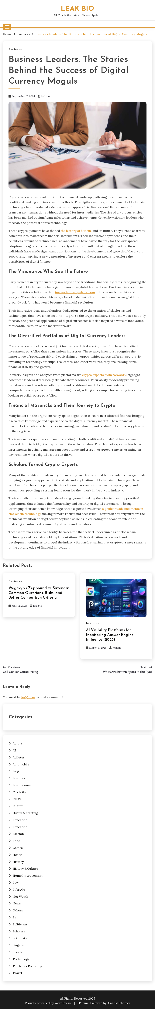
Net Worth (20, 896)
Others (18, 910)
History (18, 862)
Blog (16, 771)
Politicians (20, 924)
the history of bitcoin (76, 231)
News (17, 903)
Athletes (19, 757)
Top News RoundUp (27, 966)
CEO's (17, 799)
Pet (15, 917)
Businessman (22, 785)
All (14, 750)
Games (18, 848)
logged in (28, 697)
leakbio (45, 96)
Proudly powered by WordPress (48, 1003)
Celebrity (19, 792)
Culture (18, 806)
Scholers (19, 931)
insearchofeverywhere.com (75, 292)
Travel (17, 973)
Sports (17, 952)
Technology (21, 959)
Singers (18, 945)
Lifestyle (19, 889)
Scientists (20, 938)
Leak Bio (77, 8)
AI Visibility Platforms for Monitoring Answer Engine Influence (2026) (110, 635)
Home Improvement (28, 875)
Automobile (21, 764)
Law (16, 882)
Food (16, 841)
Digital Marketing (25, 813)
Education (20, 820)
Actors (17, 743)
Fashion (18, 834)
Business (15, 49)
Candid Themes (119, 1003)
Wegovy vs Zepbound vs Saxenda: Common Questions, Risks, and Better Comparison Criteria (39, 593)
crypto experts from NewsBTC (104, 375)
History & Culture (25, 868)
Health (17, 855)
